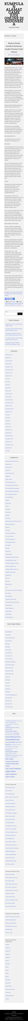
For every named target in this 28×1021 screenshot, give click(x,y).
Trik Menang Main (10, 864)
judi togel (18, 742)
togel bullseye (9, 605)
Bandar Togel (9, 479)
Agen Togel (16, 724)
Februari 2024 (9, 360)
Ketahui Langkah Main (11, 854)
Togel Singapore (9, 617)
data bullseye (16, 733)
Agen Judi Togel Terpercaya (10, 724)
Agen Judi (7, 722)
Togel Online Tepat (10, 857)
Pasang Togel (9, 554)
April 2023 (8, 387)
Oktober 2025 (9, 354)
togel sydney (10, 777)
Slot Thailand (9, 596)
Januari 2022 (9, 432)
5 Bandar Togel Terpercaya (12, 461)
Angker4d (8, 476)
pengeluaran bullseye (9, 753)
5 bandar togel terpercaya (11, 720)
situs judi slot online (16, 755)
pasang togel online (12, 752)
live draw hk (13, 744)
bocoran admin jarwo (10, 482)
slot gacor (8, 756)
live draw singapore (15, 746)
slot (6, 587)
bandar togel (9, 729)
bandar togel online (11, 731)
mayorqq (16, 748)
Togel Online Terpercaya (11, 884)
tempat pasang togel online (12, 765)
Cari (6, 311)
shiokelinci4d (9, 986)
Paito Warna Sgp (9, 673)
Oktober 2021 (9, 441)
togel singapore (11, 774)
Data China (8, 635)
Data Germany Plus (10, 638)
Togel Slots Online (10, 893)
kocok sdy (8, 692)
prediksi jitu (15, 753)
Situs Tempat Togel (10, 787)
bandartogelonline (19, 303)
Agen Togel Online (10, 473)
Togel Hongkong (9, 608)
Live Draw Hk (9, 653)
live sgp (13, 748)
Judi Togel (8, 518)
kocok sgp (8, 688)
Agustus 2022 (9, 411)
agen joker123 (19, 720)
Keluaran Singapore (10, 524)
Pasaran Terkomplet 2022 (12, 900)
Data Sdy (8, 644)
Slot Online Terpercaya (11, 887)
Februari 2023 (9, 393)
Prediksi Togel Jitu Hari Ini (12, 569)
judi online (11, 742)
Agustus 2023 (9, 375)
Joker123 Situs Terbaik (11, 829)
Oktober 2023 (9, 372)
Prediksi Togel (9, 929)
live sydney (8, 545)
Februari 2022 (9, 429)
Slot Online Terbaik (10, 903)
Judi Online (8, 512)
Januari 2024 (9, 363)
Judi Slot (8, 515)
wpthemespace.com (18, 1019)
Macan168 (8, 551)
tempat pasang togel (12, 761)
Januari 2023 (9, 396)
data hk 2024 (9, 701)
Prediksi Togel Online (11, 572)
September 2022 (9, 408)
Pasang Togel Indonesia (11, 845)
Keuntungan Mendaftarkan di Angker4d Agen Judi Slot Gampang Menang (14, 293)
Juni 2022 (8, 417)
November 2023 (9, 369)
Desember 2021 (9, 435)
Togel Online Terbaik (10, 841)
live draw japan (9, 707)
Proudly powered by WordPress (13, 1017)
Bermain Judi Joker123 (11, 835)
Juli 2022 (8, 414)
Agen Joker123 (9, 467)
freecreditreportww (13, 737)
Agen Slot (8, 470)
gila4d (7, 967)
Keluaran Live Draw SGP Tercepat (13, 521)
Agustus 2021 (9, 447)
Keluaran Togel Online (11, 923)
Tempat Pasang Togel (11, 599)
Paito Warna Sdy (9, 671)
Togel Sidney (9, 614)
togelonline (19, 305)
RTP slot (8, 581)
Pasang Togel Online (10, 810)
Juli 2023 (8, 378)
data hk (13, 734)
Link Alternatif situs (10, 819)
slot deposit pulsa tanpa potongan (14, 590)
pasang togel (9, 749)
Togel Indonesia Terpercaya (12, 848)
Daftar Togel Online (10, 816)
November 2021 (9, 438)
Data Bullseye (9, 632)
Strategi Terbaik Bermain (11, 832)
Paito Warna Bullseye (10, 662)
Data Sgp (8, 647)
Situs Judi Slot (9, 790)
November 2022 (9, 402)
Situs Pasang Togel (10, 794)
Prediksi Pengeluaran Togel (12, 563)
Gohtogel (8, 509)
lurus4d (7, 548)
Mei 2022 (8, 420)
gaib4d (6, 305)
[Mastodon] (8, 299)
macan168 (8, 983)
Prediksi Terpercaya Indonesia (13, 916)
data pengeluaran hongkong (12, 488)
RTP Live (8, 578)
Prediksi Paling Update (11, 920)
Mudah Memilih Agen (10, 851)
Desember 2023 (9, 366)
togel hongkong (15, 768)
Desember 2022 (9, 399)
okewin (7, 999)
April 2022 (8, 423)
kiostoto (8, 744)
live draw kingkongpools (11, 695)
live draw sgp (9, 746)
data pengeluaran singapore (12, 491)
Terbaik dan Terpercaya (11, 825)
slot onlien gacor (13, 756)
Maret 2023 (8, 390)
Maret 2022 (8, 426)
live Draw (8, 530)
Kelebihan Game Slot (10, 806)
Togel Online (9, 611)
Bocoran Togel (9, 932)
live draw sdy (19, 744)
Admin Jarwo (9, 464)
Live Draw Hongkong (10, 533)
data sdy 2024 (9, 703)
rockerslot (8, 992)
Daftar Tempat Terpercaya (12, 797)
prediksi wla (8, 575)
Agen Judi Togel (12, 722)
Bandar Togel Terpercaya (9, 733)
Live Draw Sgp (9, 658)
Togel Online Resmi (10, 896)
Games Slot (8, 503)
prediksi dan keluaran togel (12, 557)
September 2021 (9, 444)
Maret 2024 (8, 357)
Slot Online (8, 593)
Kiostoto (8, 527)
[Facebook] (6, 299)
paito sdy (8, 677)
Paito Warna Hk (9, 668)
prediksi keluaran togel (11, 560)
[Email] (11, 299)
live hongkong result (10, 542)
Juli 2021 (8, 450)
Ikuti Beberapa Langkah (11, 813)
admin (18, 54)
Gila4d (7, 506)
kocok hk (8, 686)
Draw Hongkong (9, 497)
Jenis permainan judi (10, 803)
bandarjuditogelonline (9, 303)
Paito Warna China (10, 665)
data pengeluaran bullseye (12, 485)
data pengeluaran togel (11, 494)
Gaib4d (16, 67)
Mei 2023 (8, 384)
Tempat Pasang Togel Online (12, 602)
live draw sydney (8, 748)
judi (7, 742)
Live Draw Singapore (10, 539)
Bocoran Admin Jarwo (11, 906)
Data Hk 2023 (9, 641)
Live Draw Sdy (9, 656)
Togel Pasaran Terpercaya (12, 890)
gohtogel (8, 979)
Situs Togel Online (10, 881)
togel (7, 768)
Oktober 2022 (9, 405)
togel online (11, 771)
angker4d (8, 725)
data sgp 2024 (9, 697)
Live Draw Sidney (10, 536)
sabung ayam (9, 584)
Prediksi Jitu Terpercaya (11, 926)
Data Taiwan (8, 650)
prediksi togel (9, 755)
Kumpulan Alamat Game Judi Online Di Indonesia (14, 13)
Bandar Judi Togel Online (12, 727)
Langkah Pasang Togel (11, 861)
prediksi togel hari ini (10, 566)
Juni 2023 (8, 381)
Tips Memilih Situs (10, 822)
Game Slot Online (10, 800)
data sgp (17, 734)
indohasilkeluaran (12, 305)
